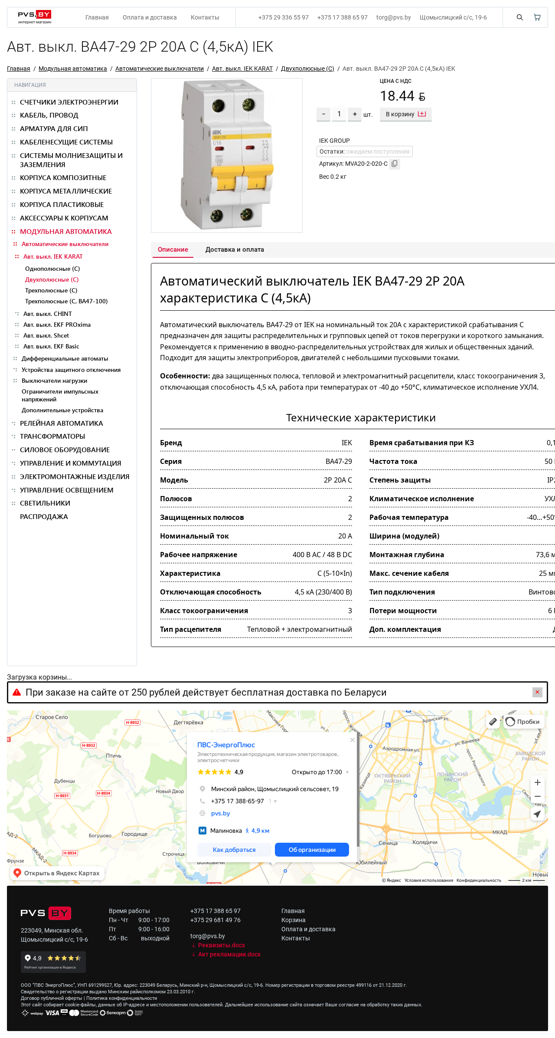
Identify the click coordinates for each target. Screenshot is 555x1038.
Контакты (205, 17)
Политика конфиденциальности (121, 998)
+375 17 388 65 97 (342, 17)
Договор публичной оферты (51, 998)
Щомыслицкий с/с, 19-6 (453, 17)
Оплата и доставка (150, 17)
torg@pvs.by (393, 17)
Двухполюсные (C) (307, 68)
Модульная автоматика (73, 68)
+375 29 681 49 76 (215, 919)
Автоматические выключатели (159, 68)
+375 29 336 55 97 (283, 17)
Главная (97, 17)
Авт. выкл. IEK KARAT (242, 68)
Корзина (293, 919)
